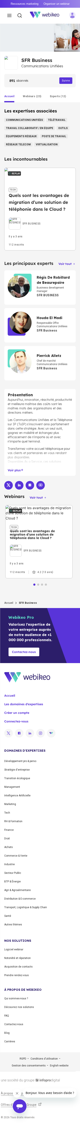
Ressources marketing (24, 3)
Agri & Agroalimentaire (17, 890)
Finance (9, 829)
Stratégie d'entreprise (17, 769)
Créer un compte (16, 713)
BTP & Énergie (12, 881)
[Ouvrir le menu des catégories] (9, 15)
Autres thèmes (13, 924)
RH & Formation (13, 821)
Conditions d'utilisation (44, 1058)
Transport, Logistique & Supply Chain (25, 907)
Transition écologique (17, 778)
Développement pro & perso (20, 761)
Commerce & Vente (15, 855)
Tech (7, 812)
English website (59, 1065)
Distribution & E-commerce (20, 898)
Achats (8, 847)
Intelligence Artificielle (17, 795)
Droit (7, 838)
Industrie (9, 864)
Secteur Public (12, 872)
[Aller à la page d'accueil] (47, 16)
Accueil (8, 602)
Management (12, 786)
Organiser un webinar (57, 3)
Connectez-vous (16, 721)
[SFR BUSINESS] (25, 219)
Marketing (10, 804)
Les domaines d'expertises (23, 704)
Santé (7, 915)
